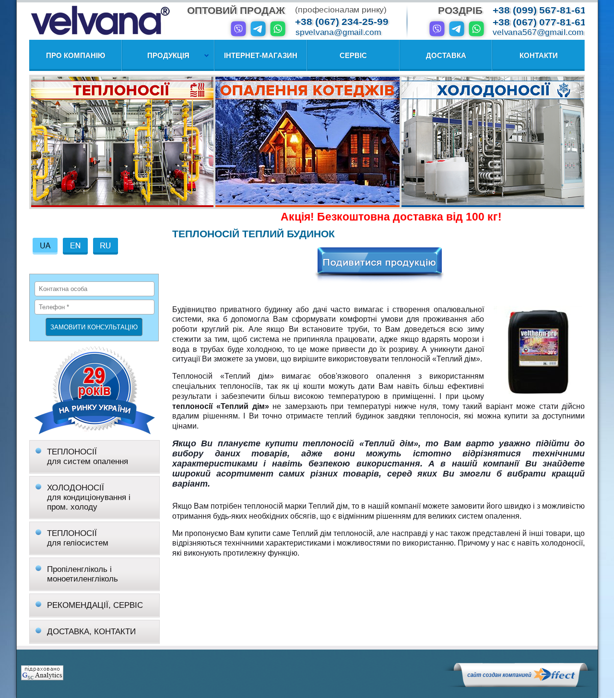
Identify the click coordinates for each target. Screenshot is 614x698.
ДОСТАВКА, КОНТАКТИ (91, 631)
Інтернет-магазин (260, 55)
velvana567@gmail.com (538, 32)
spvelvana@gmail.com (338, 32)
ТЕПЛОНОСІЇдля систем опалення (87, 456)
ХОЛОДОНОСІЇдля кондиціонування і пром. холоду (88, 497)
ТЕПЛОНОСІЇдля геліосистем (77, 538)
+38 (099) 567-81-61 (539, 10)
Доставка (446, 55)
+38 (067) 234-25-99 (342, 22)
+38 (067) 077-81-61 (539, 22)
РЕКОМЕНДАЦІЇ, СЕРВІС (95, 605)
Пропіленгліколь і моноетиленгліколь (82, 574)
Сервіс (353, 55)
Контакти (539, 55)
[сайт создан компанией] (520, 684)
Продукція (168, 55)
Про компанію (75, 55)
